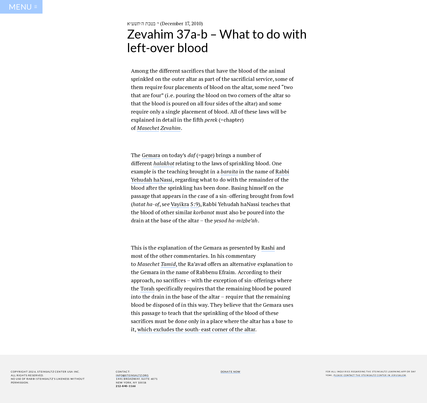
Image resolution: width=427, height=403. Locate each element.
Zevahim (170, 127)
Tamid (168, 263)
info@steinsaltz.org (132, 375)
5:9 (194, 204)
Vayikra (180, 204)
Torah (147, 288)
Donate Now (230, 371)
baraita (229, 171)
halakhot (163, 163)
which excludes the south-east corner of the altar (196, 329)
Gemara (151, 155)
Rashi (268, 247)
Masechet (148, 127)
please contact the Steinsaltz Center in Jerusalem (370, 375)
